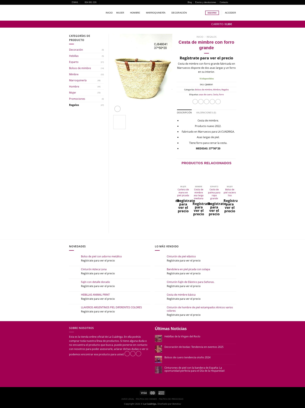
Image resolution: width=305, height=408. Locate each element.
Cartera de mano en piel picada (183, 192)
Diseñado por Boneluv (169, 403)
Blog (190, 2)
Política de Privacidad (171, 399)
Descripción (184, 112)
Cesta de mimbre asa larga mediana (198, 194)
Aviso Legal (128, 399)
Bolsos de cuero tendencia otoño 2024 (187, 357)
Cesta (215, 94)
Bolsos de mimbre (80, 68)
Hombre (135, 12)
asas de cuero (205, 94)
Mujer (120, 12)
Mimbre (73, 74)
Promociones (77, 98)
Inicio (109, 12)
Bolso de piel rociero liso (230, 192)
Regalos (74, 105)
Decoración (179, 12)
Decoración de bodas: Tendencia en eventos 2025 (194, 346)
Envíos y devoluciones (205, 2)
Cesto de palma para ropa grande (214, 194)
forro (221, 94)
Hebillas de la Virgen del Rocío (182, 336)
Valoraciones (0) (206, 112)
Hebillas (74, 56)
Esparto (73, 62)
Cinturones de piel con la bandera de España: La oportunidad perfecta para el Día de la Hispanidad (194, 369)
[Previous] (118, 73)
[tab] (184, 113)
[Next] (167, 73)
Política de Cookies (146, 399)
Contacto (224, 2)
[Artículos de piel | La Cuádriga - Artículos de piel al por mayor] (85, 13)
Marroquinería (156, 12)
